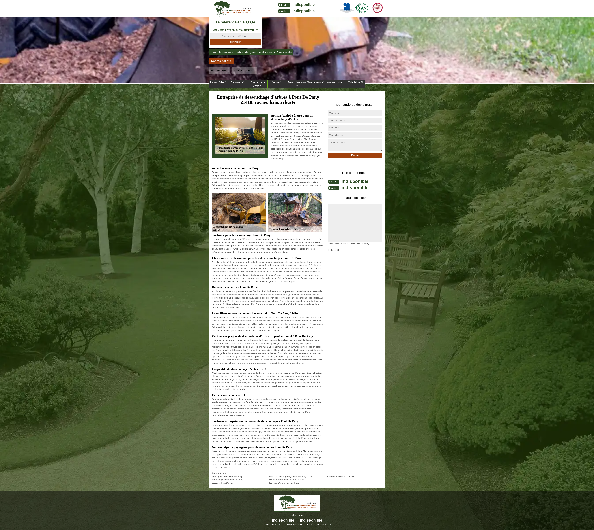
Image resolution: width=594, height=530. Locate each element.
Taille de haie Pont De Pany (340, 476)
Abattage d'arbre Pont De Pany (227, 476)
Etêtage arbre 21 (238, 82)
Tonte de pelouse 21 (316, 82)
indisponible (303, 4)
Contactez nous (244, 70)
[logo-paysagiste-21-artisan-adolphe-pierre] (232, 8)
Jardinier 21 (277, 82)
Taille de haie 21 (355, 82)
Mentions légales (319, 525)
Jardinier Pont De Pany (223, 483)
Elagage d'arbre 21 (218, 82)
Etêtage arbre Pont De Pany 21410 (286, 479)
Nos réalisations (221, 61)
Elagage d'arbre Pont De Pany (284, 483)
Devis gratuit (219, 70)
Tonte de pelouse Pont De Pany (227, 479)
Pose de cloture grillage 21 (258, 84)
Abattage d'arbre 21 (336, 82)
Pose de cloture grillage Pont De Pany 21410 (291, 476)
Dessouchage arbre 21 (297, 84)
